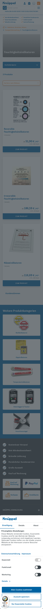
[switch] (5, 605)
